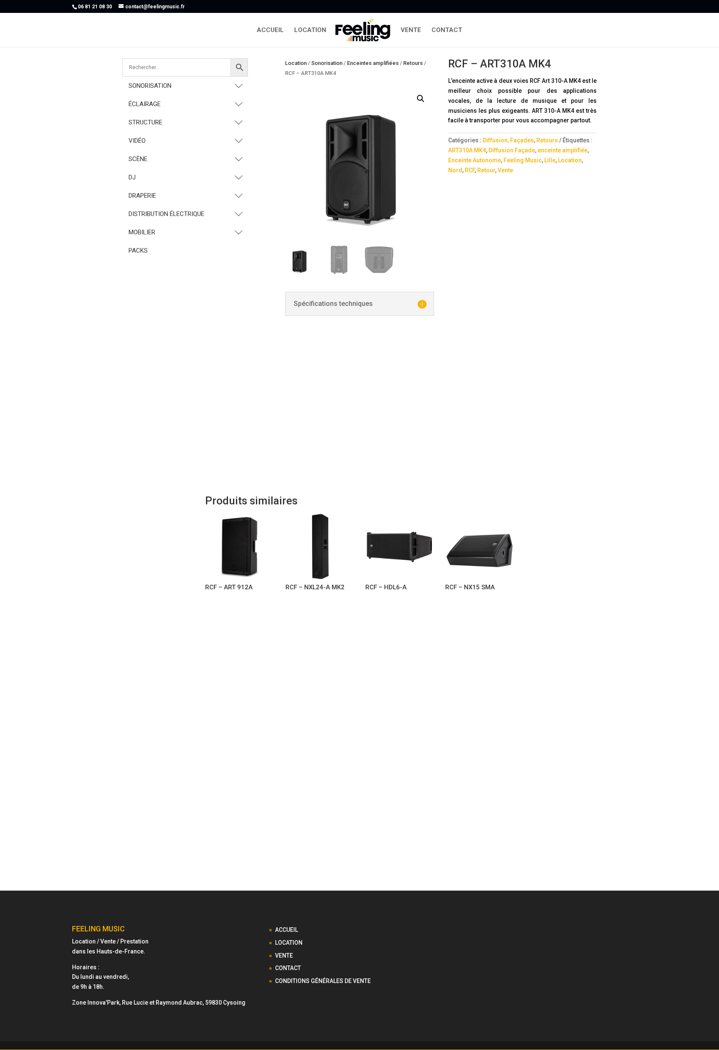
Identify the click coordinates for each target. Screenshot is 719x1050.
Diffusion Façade (511, 150)
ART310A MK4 (467, 150)
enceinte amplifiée (563, 150)
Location (296, 63)
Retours (413, 63)
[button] (420, 98)
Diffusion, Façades (508, 140)
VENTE (411, 30)
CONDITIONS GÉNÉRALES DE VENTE (323, 981)
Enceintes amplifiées (373, 63)
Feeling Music (522, 160)
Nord (455, 170)
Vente (505, 170)
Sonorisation (326, 63)
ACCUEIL (270, 30)
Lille (549, 160)
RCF (470, 170)
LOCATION (310, 30)
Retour (486, 170)
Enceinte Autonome (474, 160)
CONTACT (446, 30)
